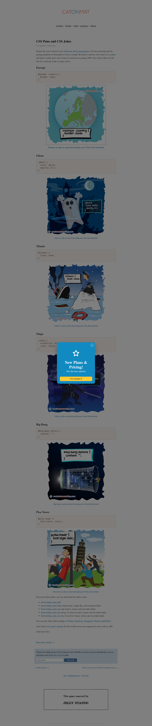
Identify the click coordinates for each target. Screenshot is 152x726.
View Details (76, 378)
